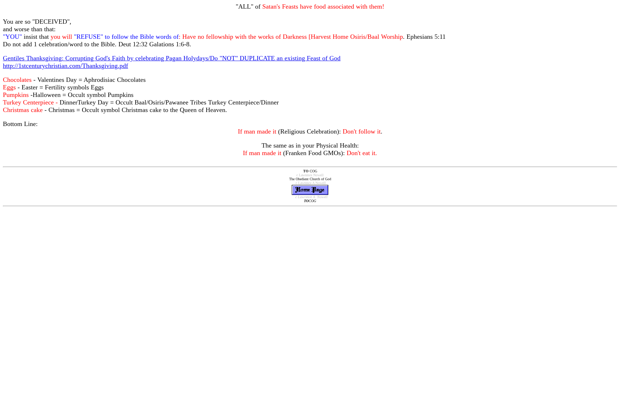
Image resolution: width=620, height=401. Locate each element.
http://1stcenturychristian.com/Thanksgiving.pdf (65, 65)
